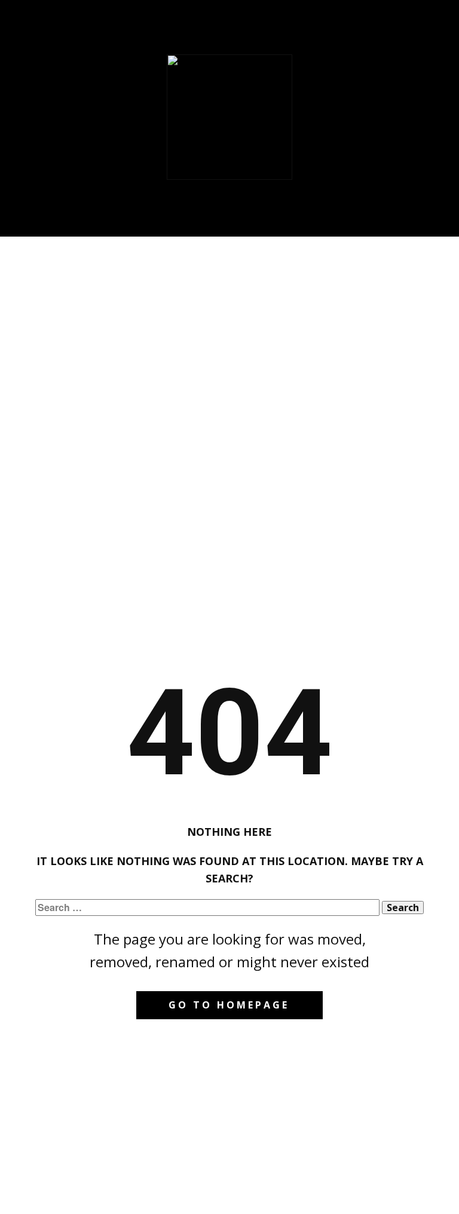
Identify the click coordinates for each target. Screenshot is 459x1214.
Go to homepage (229, 1004)
